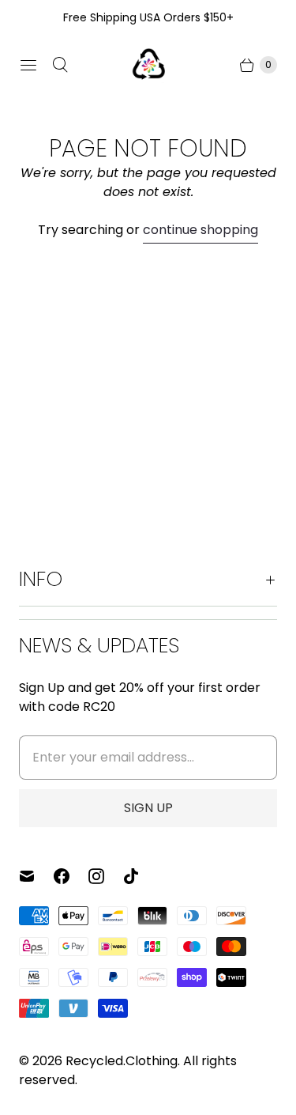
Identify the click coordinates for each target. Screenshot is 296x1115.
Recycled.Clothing (122, 1061)
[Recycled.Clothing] (148, 65)
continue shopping (200, 230)
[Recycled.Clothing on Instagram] (105, 876)
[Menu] (28, 65)
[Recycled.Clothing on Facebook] (71, 876)
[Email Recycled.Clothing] (36, 876)
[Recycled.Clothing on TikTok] (140, 876)
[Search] (60, 65)
